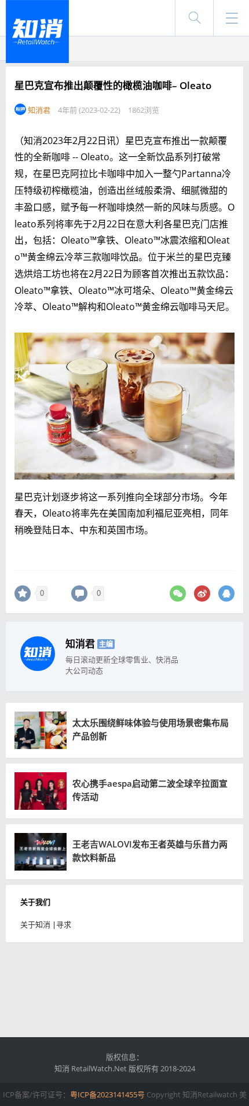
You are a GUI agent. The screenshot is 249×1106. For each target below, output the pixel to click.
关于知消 (35, 924)
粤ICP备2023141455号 (107, 1094)
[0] (22, 593)
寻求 (63, 924)
